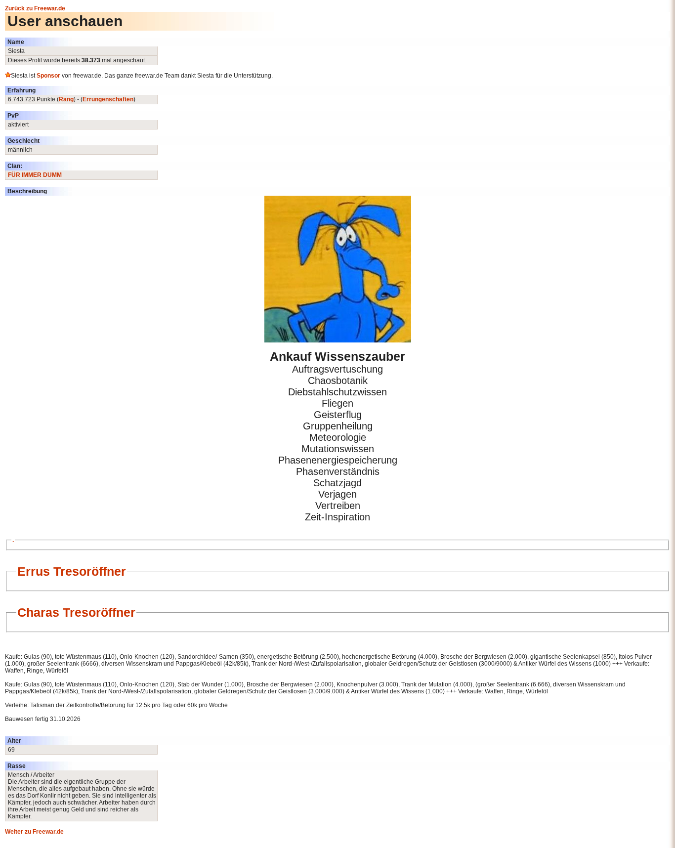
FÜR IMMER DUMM (35, 174)
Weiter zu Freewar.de (34, 831)
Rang (66, 99)
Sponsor (48, 75)
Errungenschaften (108, 99)
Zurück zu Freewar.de (35, 8)
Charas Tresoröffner (76, 612)
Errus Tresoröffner (71, 571)
